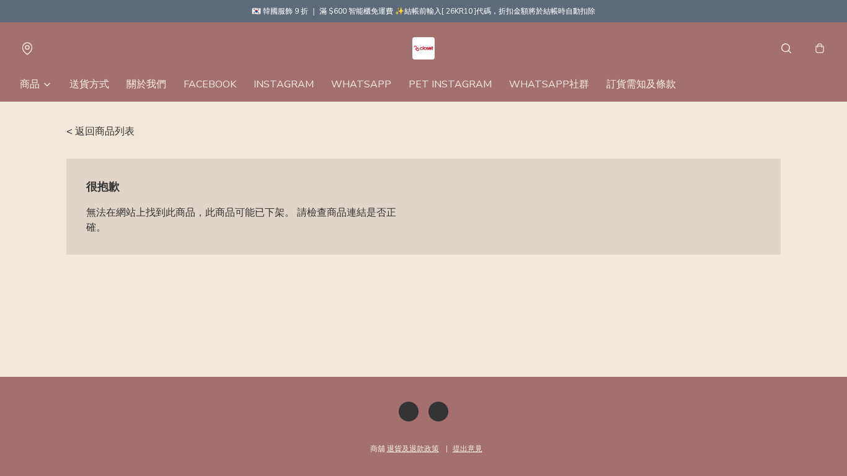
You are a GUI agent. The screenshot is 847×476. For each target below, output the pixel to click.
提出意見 (467, 449)
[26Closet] (423, 48)
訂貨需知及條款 (641, 84)
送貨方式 (89, 84)
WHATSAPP (361, 84)
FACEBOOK (210, 84)
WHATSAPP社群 (549, 84)
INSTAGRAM (284, 84)
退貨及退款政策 (413, 449)
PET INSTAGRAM (450, 84)
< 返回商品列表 (100, 131)
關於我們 (146, 84)
